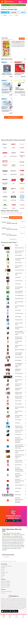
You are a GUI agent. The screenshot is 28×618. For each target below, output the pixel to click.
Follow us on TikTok (5, 587)
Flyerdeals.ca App (4, 572)
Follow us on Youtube (5, 585)
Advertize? (3, 567)
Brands (2, 570)
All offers (5, 7)
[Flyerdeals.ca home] (9, 1)
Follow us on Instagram (5, 584)
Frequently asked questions (6, 566)
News (2, 576)
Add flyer (3, 575)
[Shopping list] (22, 2)
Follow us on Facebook (5, 582)
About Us (3, 573)
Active (9, 7)
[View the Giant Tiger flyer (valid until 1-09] (6, 49)
